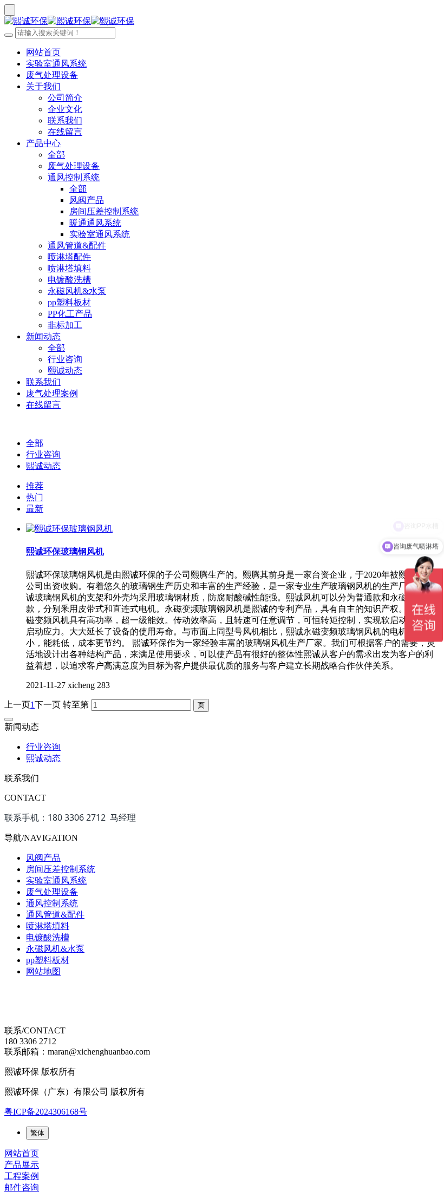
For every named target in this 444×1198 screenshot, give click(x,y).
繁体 (37, 1133)
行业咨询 (65, 359)
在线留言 (65, 131)
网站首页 (43, 52)
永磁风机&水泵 (77, 291)
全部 (56, 154)
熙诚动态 (65, 370)
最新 (34, 508)
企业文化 (65, 109)
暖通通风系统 (95, 222)
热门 (34, 497)
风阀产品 (86, 200)
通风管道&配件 (77, 245)
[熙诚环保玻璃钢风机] (69, 528)
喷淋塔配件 (69, 256)
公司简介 (65, 97)
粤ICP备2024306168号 (45, 1111)
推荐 (34, 485)
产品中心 (43, 143)
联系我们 (65, 120)
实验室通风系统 (56, 63)
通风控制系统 (74, 177)
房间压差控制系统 (104, 211)
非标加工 (65, 325)
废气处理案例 (52, 393)
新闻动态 (43, 336)
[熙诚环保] (222, 21)
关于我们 (43, 86)
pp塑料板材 (69, 302)
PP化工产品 (70, 313)
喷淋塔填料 (69, 268)
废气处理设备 (52, 75)
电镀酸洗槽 (69, 279)
